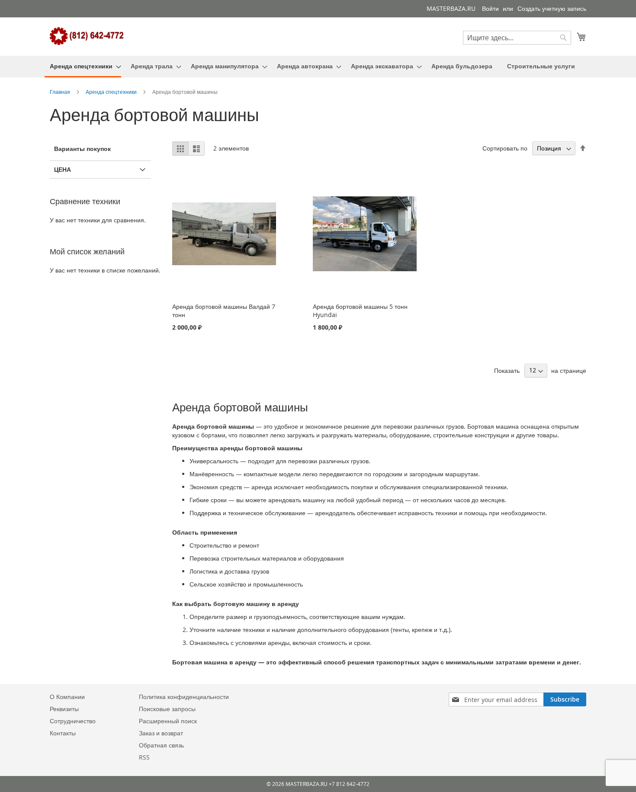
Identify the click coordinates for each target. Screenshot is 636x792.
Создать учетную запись (551, 8)
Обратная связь (161, 745)
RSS (144, 757)
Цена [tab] (62, 169)
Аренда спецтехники (112, 91)
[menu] (318, 66)
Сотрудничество (73, 721)
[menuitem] (83, 66)
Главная (60, 91)
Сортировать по (504, 148)
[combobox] (517, 38)
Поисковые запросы (167, 709)
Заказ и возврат (161, 733)
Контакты (63, 733)
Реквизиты (64, 709)
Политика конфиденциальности (184, 697)
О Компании (67, 697)
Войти (490, 8)
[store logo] (86, 36)
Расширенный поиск (168, 721)
